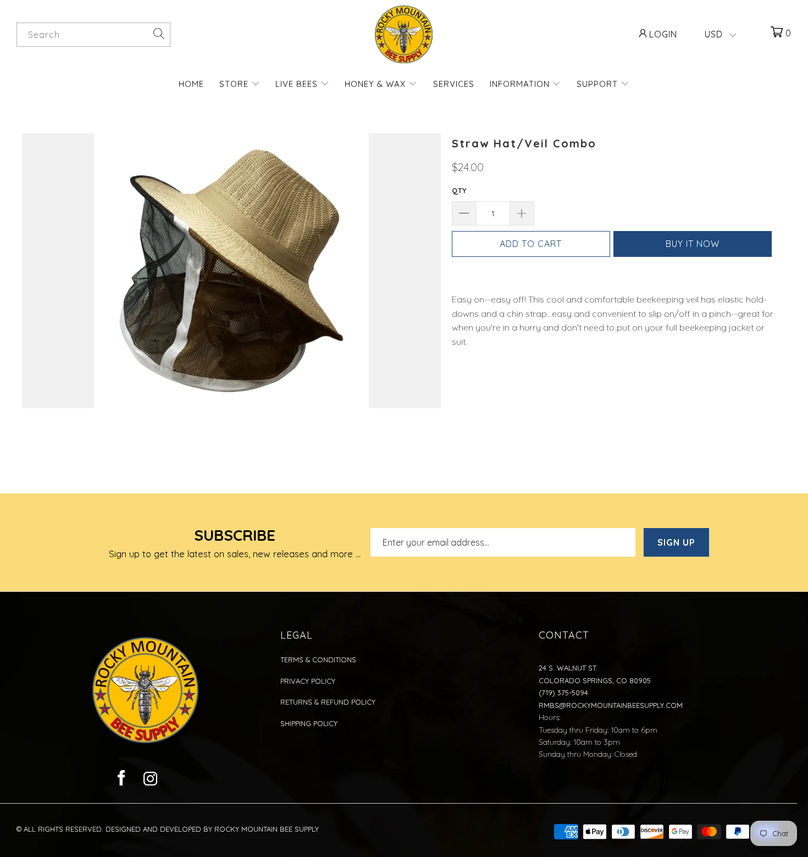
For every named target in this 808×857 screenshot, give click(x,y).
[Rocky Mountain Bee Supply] (404, 34)
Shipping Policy (308, 723)
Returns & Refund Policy (327, 701)
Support (599, 84)
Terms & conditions (318, 659)
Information (521, 84)
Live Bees (297, 84)
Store (235, 84)
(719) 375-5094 (563, 692)
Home (191, 84)
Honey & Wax (376, 84)
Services (453, 84)
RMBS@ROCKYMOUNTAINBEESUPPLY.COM (611, 705)
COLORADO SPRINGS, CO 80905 (595, 680)
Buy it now (693, 243)
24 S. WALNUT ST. (568, 667)
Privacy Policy (307, 681)
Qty (459, 190)
